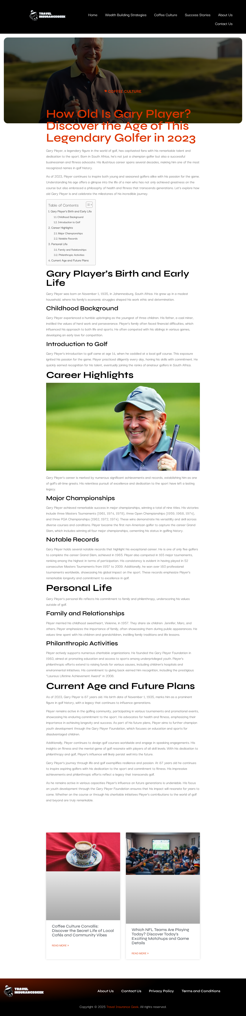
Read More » (60, 945)
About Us (225, 15)
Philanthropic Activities (71, 255)
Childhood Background (70, 217)
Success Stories (197, 15)
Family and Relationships (72, 249)
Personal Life (59, 243)
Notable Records (68, 238)
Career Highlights (62, 227)
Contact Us (224, 23)
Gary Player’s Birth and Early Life (71, 211)
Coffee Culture (165, 15)
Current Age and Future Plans (70, 260)
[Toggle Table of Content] (87, 204)
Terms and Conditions (201, 991)
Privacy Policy (161, 991)
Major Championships (70, 233)
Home (92, 15)
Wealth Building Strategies (125, 15)
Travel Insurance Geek (122, 1006)
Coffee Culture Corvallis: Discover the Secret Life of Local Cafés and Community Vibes (83, 931)
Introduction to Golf (69, 222)
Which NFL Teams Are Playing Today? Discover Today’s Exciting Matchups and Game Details (160, 936)
